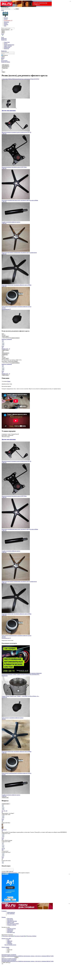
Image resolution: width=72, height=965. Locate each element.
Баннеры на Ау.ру (11, 928)
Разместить (4, 38)
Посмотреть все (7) (6, 309)
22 (2, 812)
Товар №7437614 (35, 79)
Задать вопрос (5, 350)
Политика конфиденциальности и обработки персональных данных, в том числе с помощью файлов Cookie (28, 956)
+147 (7, 348)
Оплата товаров (5, 947)
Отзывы (4, 348)
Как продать (10, 919)
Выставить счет (11, 932)
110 (2, 347)
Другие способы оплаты (10, 944)
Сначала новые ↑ (6, 803)
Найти (3, 31)
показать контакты (15, 337)
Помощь (4, 917)
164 (2, 849)
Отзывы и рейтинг (11, 924)
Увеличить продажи (12, 921)
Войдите (4, 872)
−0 (9, 348)
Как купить (10, 918)
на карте (15, 361)
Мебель (10, 79)
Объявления (10, 929)
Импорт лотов (10, 922)
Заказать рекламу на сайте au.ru (9, 902)
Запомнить (5, 55)
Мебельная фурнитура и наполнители (21, 79)
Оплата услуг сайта (6, 938)
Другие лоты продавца (9, 110)
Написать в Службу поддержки (9, 958)
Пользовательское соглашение (9, 954)
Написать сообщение (7, 339)
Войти (2, 58)
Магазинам (10, 931)
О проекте (4, 911)
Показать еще (5, 797)
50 (2, 831)
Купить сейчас (5, 336)
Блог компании (11, 913)
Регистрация (4, 60)
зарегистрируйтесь (12, 872)
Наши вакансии (11, 912)
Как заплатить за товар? (13, 923)
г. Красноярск (5, 79)
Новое (8, 381)
